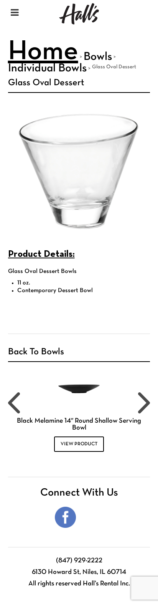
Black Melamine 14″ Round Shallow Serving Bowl (79, 424)
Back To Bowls (36, 352)
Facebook (65, 517)
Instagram (92, 517)
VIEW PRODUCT (79, 444)
